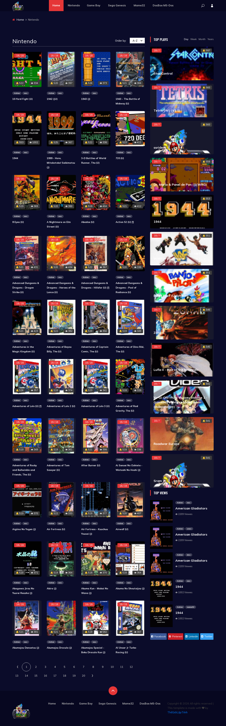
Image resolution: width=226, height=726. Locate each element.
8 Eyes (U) (18, 222)
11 (121, 667)
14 (26, 675)
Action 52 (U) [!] (125, 222)
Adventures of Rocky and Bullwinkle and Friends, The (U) (24, 470)
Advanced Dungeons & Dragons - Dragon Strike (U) (25, 288)
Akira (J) (51, 588)
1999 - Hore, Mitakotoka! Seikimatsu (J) (61, 163)
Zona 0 (159, 333)
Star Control (163, 73)
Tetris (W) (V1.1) (167, 110)
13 (16, 675)
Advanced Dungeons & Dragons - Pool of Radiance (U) (129, 288)
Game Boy (93, 5)
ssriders (160, 147)
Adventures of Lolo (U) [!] (26, 406)
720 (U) (120, 158)
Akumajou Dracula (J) (59, 647)
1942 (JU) (52, 99)
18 (64, 675)
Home (56, 5)
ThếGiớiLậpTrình (177, 712)
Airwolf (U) (122, 529)
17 (54, 675)
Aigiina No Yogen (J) (24, 529)
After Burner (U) (90, 465)
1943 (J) (85, 99)
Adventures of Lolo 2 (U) (61, 406)
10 (112, 667)
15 (35, 675)
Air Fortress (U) (56, 529)
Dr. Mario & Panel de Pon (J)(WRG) (180, 185)
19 (74, 675)
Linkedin (193, 636)
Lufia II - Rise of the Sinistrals (176, 370)
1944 (15, 158)
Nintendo (74, 5)
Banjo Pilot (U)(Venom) (171, 296)
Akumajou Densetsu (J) (25, 647)
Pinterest (176, 636)
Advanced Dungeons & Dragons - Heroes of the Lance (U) (61, 288)
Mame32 (139, 5)
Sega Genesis (117, 5)
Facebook (160, 636)
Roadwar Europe (166, 444)
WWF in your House (169, 259)
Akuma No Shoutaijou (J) (130, 588)
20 (83, 675)
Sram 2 (159, 481)
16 (45, 675)
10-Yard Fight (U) (22, 99)
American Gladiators (191, 508)
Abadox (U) (87, 222)
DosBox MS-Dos (163, 5)
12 (131, 667)
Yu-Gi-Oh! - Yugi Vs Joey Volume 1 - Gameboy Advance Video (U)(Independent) (180, 402)
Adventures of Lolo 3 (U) (95, 406)
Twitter (208, 636)
